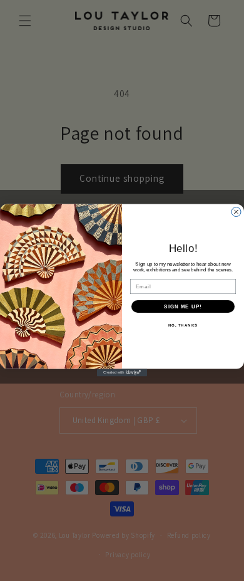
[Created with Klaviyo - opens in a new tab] (122, 373)
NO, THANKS (183, 325)
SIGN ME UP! (183, 307)
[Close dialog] (236, 212)
